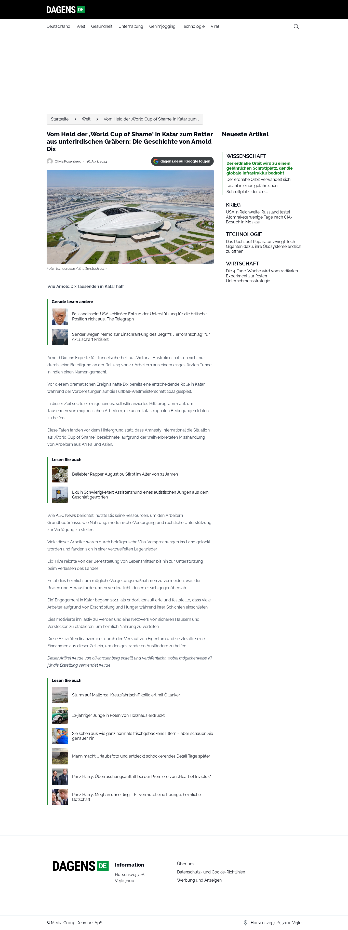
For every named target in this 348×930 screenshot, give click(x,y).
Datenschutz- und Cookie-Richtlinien (211, 872)
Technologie (193, 26)
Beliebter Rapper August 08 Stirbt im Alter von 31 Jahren (125, 474)
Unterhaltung (130, 26)
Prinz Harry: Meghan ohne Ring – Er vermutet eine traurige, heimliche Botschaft (136, 797)
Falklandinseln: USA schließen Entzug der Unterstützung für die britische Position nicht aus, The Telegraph (139, 316)
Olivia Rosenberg (68, 161)
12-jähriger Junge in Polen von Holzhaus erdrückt (118, 715)
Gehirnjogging (162, 26)
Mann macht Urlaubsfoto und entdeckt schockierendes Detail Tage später (141, 756)
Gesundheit (101, 26)
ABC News (66, 515)
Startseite (60, 119)
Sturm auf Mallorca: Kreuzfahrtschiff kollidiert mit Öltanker (126, 695)
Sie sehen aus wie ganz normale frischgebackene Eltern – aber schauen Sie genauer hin (142, 736)
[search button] (296, 26)
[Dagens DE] (174, 9)
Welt (80, 26)
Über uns (185, 863)
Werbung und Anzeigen (199, 880)
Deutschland (58, 26)
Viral (215, 26)
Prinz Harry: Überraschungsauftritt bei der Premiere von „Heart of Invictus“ (141, 776)
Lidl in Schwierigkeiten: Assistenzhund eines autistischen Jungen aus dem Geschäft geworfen (140, 495)
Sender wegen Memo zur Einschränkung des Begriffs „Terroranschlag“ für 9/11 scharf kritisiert (141, 337)
